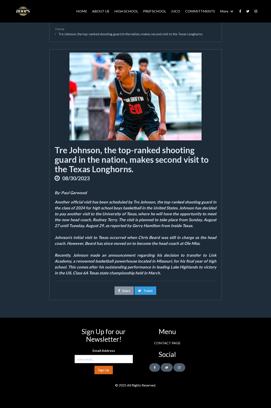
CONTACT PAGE (167, 343)
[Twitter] (248, 11)
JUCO (175, 11)
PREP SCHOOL (154, 11)
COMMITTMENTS (200, 11)
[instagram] (256, 11)
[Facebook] (240, 11)
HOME (81, 11)
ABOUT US (100, 11)
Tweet (148, 291)
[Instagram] (179, 367)
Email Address (104, 350)
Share (126, 291)
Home (59, 29)
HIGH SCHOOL (126, 11)
